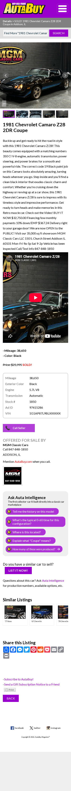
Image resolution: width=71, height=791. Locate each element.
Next (65, 75)
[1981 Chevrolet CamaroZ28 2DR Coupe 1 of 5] (35, 75)
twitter (37, 728)
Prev (6, 75)
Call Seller (19, 428)
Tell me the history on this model (33, 511)
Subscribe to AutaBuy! (19, 679)
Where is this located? (26, 532)
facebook (19, 728)
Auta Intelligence (53, 580)
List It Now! (18, 570)
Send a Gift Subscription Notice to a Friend (31, 684)
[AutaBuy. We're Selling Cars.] (24, 8)
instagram (56, 728)
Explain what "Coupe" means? (31, 540)
